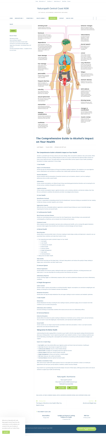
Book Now (64, 1)
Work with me (42, 1)
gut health (45, 395)
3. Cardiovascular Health (46, 244)
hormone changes (52, 395)
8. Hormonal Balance (45, 254)
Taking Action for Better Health (45, 255)
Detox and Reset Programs (15, 40)
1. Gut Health (43, 241)
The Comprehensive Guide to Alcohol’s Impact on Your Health (53, 239)
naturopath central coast (72, 395)
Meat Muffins (46, 415)
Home (37, 1)
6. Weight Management (45, 250)
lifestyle (58, 395)
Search (11, 24)
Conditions (49, 1)
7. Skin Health (43, 252)
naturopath (63, 395)
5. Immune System (44, 248)
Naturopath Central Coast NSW (53, 8)
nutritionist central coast (84, 395)
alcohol (40, 395)
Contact (68, 1)
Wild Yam (86, 415)
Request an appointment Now (86, 429)
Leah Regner (40, 147)
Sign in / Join (69, 18)
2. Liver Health (43, 243)
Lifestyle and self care (60, 147)
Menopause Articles (14, 38)
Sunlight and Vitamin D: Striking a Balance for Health (66, 416)
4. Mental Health (44, 246)
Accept (6, 432)
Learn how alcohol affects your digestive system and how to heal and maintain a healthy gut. (63, 345)
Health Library (57, 1)
